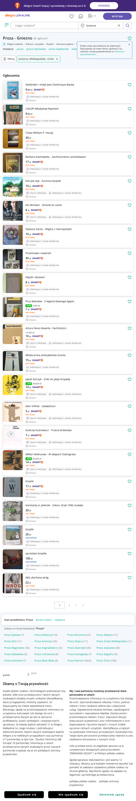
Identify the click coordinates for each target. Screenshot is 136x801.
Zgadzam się (27, 794)
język (33, 673)
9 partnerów (21, 743)
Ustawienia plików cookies (109, 767)
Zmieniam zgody (111, 794)
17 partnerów (11, 739)
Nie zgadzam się (70, 794)
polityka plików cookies (82, 781)
